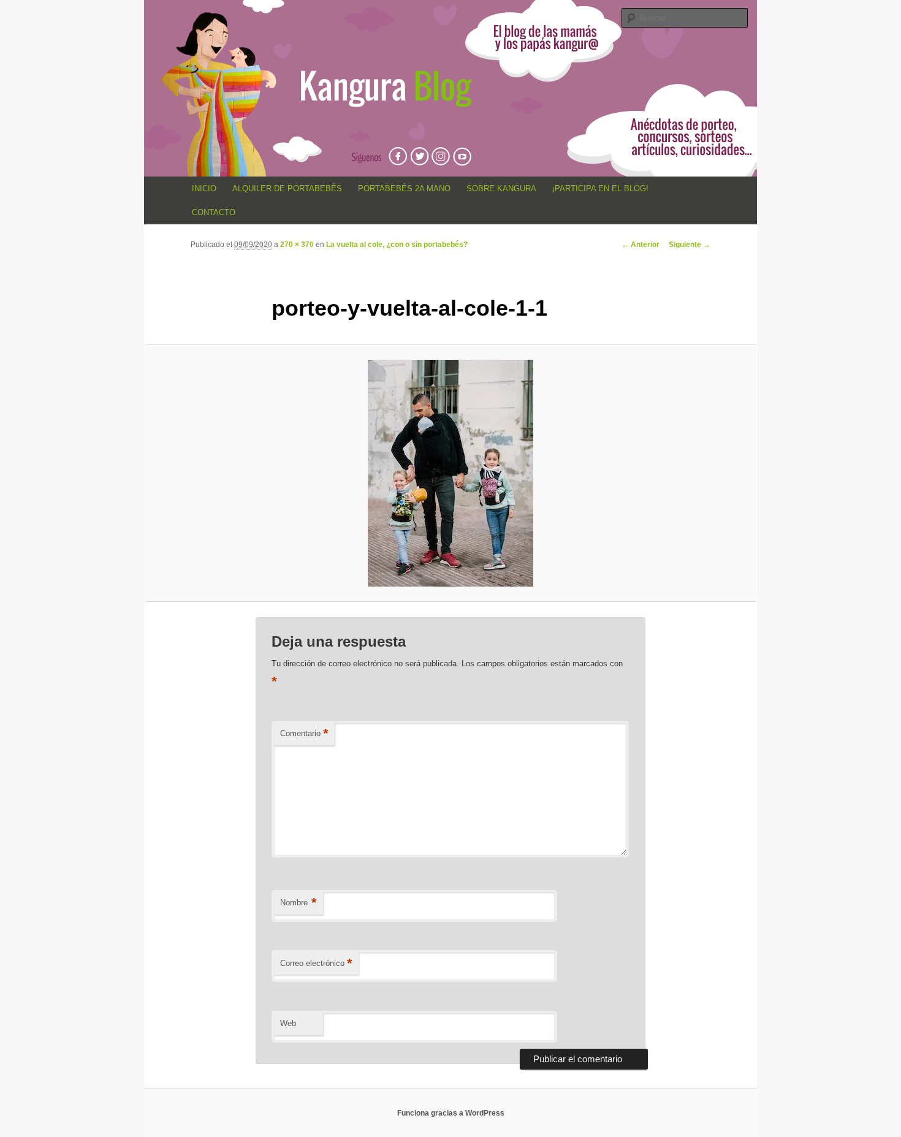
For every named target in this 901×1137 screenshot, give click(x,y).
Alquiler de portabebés (287, 188)
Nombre (298, 902)
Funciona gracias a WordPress (450, 1113)
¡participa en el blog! (600, 188)
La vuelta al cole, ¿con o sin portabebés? (397, 244)
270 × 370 (297, 244)
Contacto (213, 212)
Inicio (204, 188)
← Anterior (641, 244)
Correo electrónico (316, 963)
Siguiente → (689, 244)
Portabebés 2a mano (404, 188)
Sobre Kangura (501, 188)
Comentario (304, 733)
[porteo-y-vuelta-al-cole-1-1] (450, 473)
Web (288, 1023)
